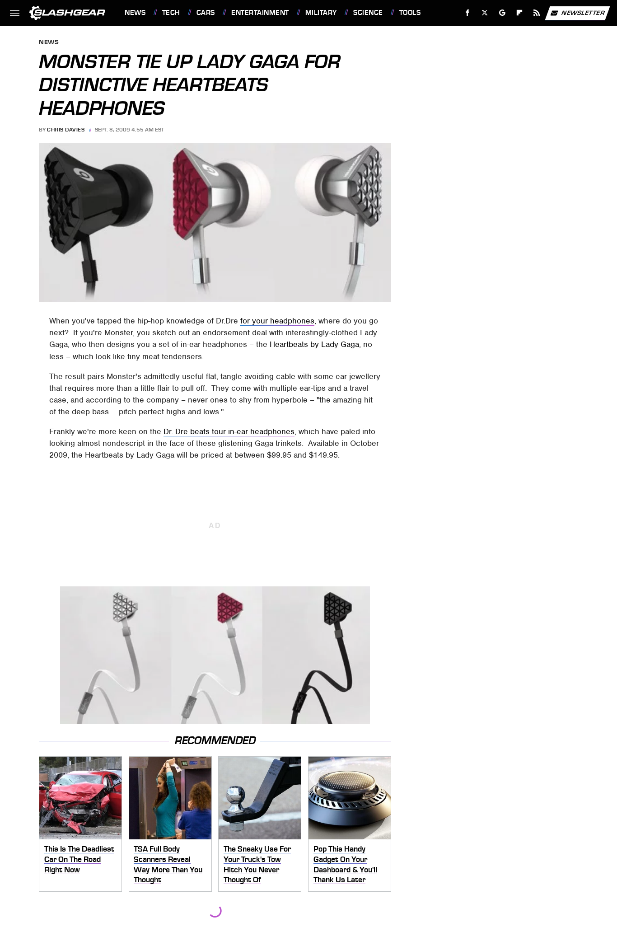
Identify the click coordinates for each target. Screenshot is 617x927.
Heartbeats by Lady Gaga (314, 344)
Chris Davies (65, 129)
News (135, 13)
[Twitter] (484, 13)
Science (368, 13)
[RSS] (536, 13)
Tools (410, 13)
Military (321, 13)
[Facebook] (467, 13)
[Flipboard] (519, 13)
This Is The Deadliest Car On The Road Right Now (79, 859)
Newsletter (583, 12)
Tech (171, 13)
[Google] (502, 13)
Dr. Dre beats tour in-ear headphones (229, 431)
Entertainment (260, 13)
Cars (205, 13)
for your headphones (277, 321)
